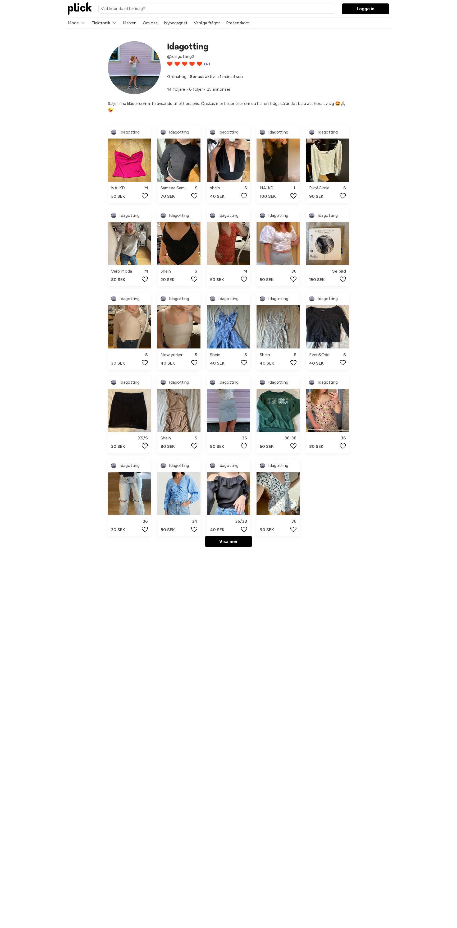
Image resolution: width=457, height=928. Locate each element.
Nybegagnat (176, 22)
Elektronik (101, 22)
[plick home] (80, 8)
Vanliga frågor (207, 22)
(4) (207, 63)
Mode (73, 22)
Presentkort (237, 22)
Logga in (365, 8)
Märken (129, 22)
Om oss (150, 22)
